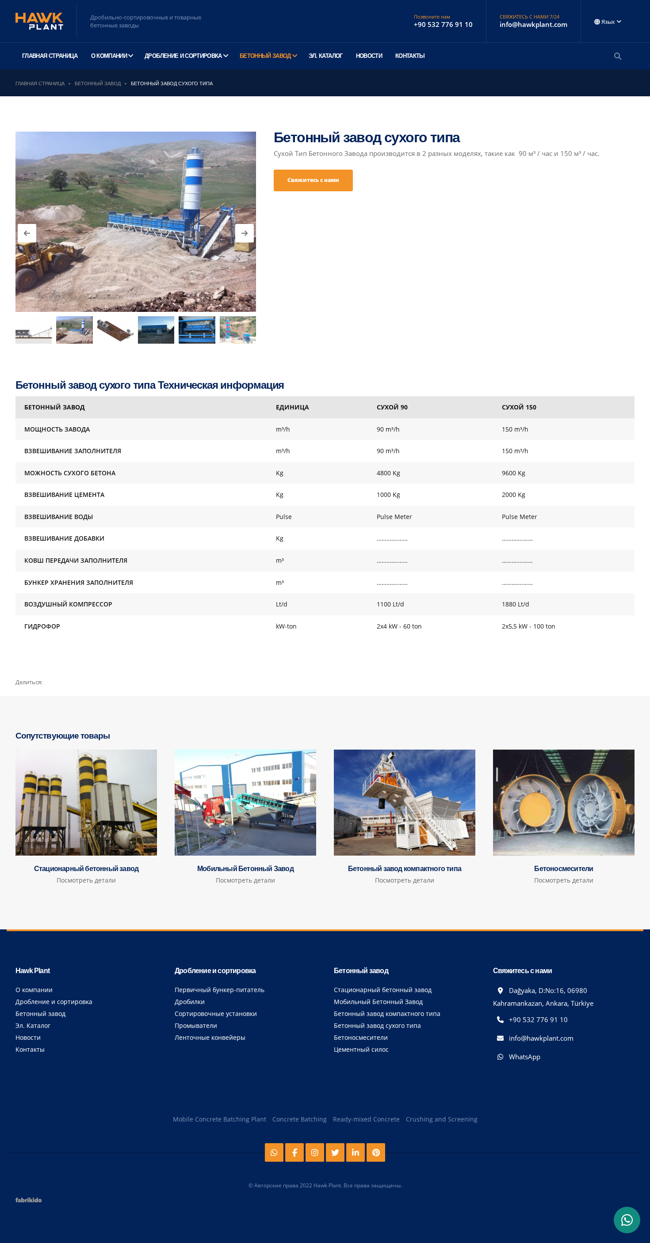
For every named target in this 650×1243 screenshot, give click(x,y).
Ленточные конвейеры (210, 1037)
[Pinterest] (376, 1152)
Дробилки (190, 1001)
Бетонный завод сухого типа (377, 1025)
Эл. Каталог (32, 1025)
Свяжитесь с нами (313, 180)
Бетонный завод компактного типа (387, 1013)
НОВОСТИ (369, 56)
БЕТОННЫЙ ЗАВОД (265, 56)
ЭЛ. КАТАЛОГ (326, 56)
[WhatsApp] (627, 1220)
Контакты (30, 1049)
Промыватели (196, 1025)
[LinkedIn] (355, 1152)
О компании (34, 989)
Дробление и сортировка (53, 1001)
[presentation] (27, 233)
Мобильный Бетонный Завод (378, 1001)
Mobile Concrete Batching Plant (219, 1119)
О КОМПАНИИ (109, 56)
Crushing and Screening (442, 1119)
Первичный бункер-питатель (219, 989)
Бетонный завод (40, 1013)
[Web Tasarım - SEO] (28, 1203)
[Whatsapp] (274, 1152)
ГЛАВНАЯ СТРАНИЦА (50, 56)
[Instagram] (315, 1152)
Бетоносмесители (361, 1037)
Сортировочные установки (216, 1013)
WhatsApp (523, 1056)
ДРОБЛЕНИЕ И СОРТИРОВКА (183, 56)
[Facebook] (294, 1152)
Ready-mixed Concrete (366, 1119)
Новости (28, 1037)
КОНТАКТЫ (410, 56)
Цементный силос (361, 1049)
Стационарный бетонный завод (383, 989)
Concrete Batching (299, 1119)
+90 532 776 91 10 (537, 1019)
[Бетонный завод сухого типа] (135, 222)
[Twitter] (335, 1152)
